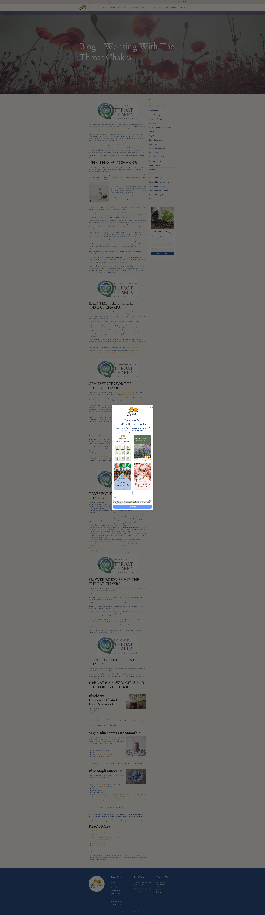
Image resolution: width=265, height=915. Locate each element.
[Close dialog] (151, 407)
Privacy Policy (121, 503)
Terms (125, 503)
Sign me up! (132, 507)
